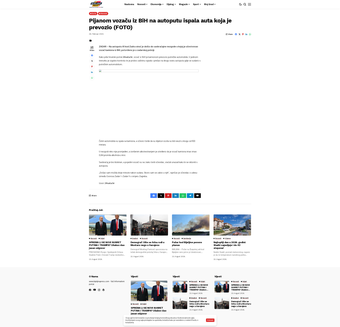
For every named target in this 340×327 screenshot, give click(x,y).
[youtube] (94, 290)
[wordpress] (103, 290)
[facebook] (90, 290)
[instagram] (99, 290)
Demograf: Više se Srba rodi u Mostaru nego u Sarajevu (148, 244)
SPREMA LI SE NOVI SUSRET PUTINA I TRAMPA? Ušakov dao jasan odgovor (106, 245)
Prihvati (210, 320)
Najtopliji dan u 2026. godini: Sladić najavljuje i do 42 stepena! (230, 245)
